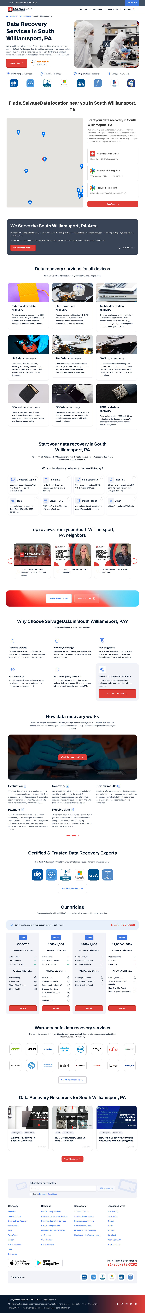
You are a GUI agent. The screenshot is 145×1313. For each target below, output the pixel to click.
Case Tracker (46, 1240)
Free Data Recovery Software (53, 1230)
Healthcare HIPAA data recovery (87, 1235)
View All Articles (71, 1159)
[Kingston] (80, 1065)
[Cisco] (64, 1049)
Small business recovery (84, 1216)
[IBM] (48, 1065)
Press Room (13, 1235)
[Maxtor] (129, 1065)
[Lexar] (113, 1065)
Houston (111, 1230)
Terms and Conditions (48, 1194)
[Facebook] (117, 1304)
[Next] (134, 561)
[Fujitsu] (113, 1049)
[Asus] (31, 1049)
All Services (46, 1235)
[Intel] (64, 1065)
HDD (58, 1133)
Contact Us (12, 1254)
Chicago (111, 1221)
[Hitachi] (15, 1065)
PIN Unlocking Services (50, 1226)
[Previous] (10, 561)
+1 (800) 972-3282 (122, 1264)
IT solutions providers (82, 1226)
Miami (110, 1226)
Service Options (14, 1216)
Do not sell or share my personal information (52, 1308)
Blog (10, 1230)
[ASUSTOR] (48, 1049)
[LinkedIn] (122, 1304)
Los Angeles (112, 1216)
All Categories (16, 1133)
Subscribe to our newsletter (43, 1183)
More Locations (114, 1244)
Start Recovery (112, 204)
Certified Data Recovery (17, 1221)
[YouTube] (135, 1304)
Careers (11, 1240)
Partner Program (14, 1244)
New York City (113, 1212)
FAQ (10, 1249)
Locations (14, 16)
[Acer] (15, 1049)
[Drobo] (97, 1049)
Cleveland (112, 1235)
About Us (12, 1212)
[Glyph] (129, 1049)
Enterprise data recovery (84, 1221)
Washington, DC (114, 1240)
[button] (45, 159)
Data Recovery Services (51, 1212)
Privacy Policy (13, 1308)
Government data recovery (85, 1230)
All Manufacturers (81, 1212)
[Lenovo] (97, 1065)
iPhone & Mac (29, 1133)
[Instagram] (126, 1304)
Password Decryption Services (53, 1221)
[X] (131, 1304)
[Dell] (80, 1049)
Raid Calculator (47, 1244)
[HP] (31, 1065)
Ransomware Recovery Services (54, 1216)
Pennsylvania (25, 16)
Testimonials (13, 1226)
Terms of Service (27, 1308)
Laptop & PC (117, 1133)
